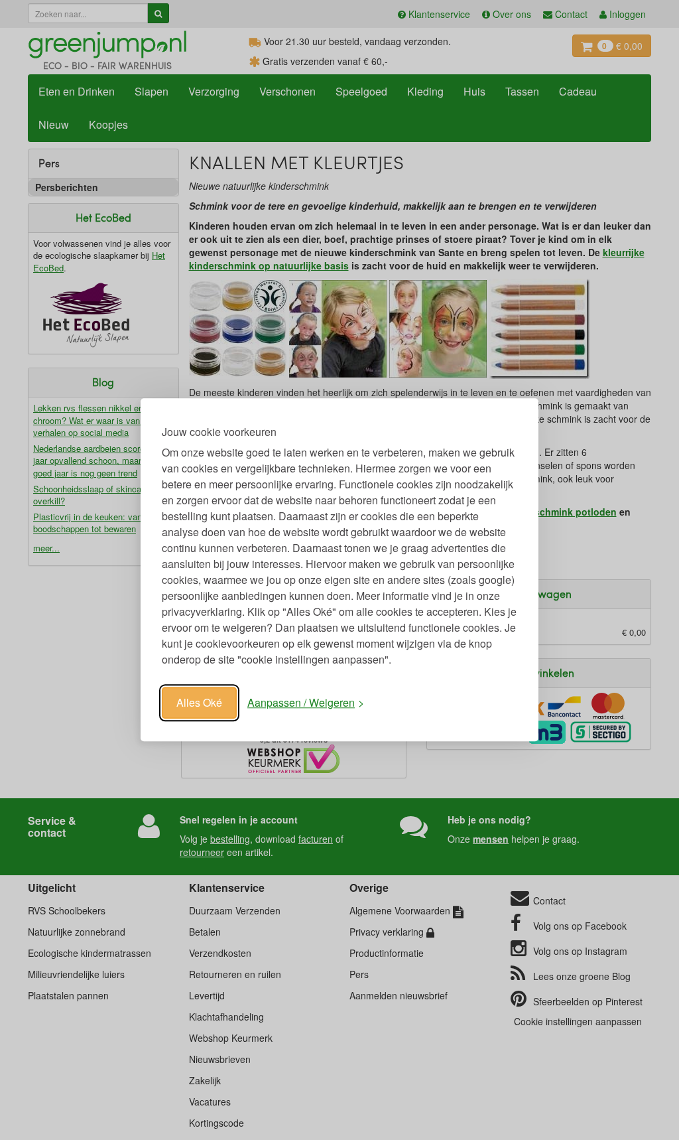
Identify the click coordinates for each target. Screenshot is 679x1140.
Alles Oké (199, 702)
